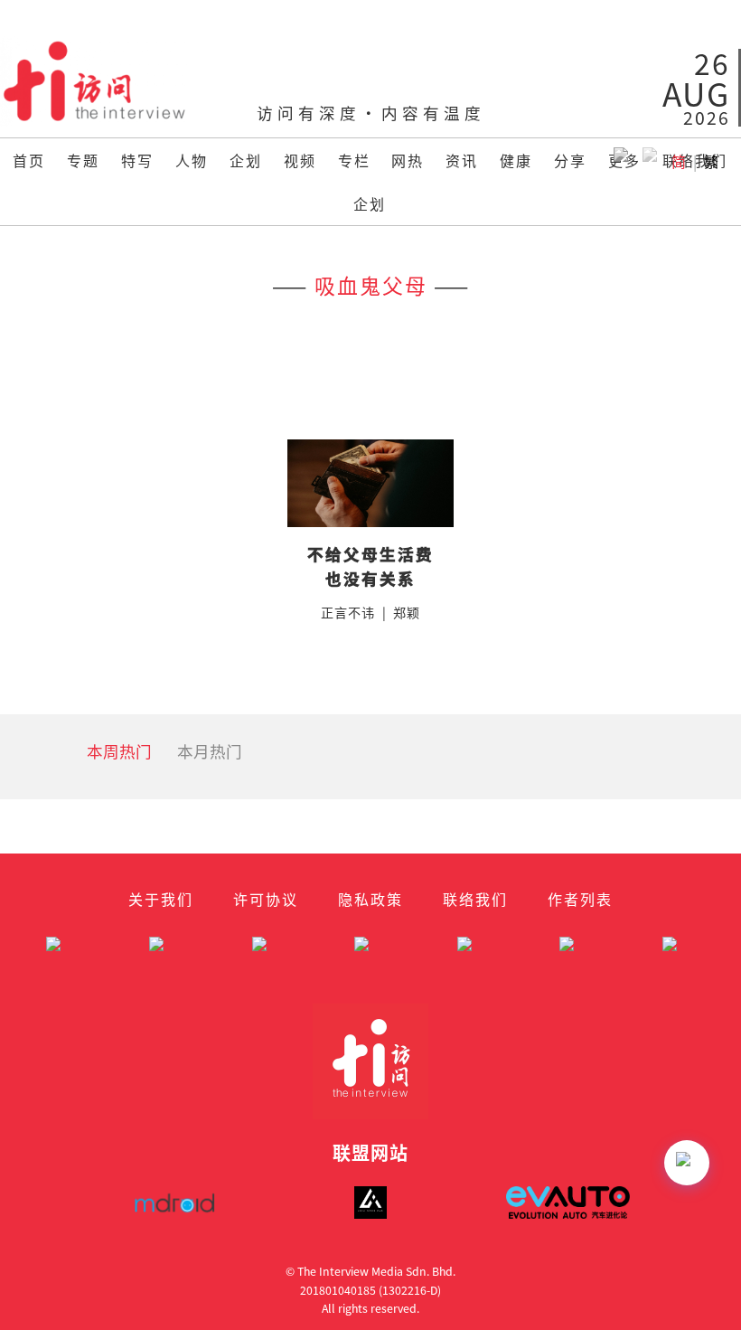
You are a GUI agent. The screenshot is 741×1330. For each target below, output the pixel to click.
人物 (191, 160)
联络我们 (475, 899)
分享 (570, 160)
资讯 (462, 160)
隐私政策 (370, 899)
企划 (246, 160)
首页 (29, 160)
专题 (83, 160)
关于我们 (160, 899)
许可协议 (265, 899)
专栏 (354, 160)
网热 (407, 160)
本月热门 (209, 751)
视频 (300, 160)
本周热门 (119, 751)
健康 (516, 160)
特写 (137, 160)
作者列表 (580, 899)
